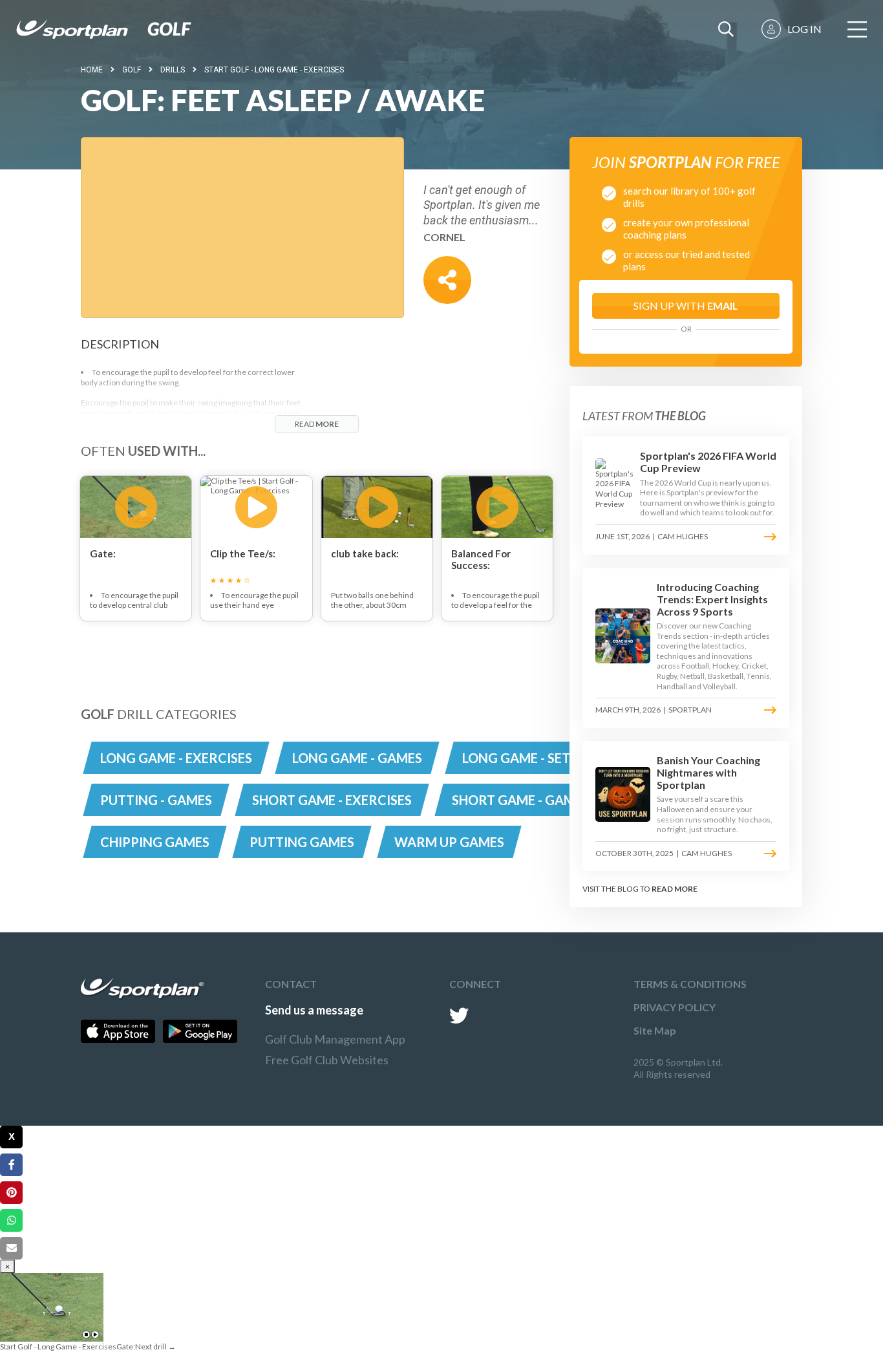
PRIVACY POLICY (674, 1007)
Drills (172, 69)
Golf (131, 69)
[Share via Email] (11, 1248)
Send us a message (314, 1010)
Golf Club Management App (335, 1039)
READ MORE (674, 889)
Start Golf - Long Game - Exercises (274, 69)
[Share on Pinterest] (11, 1192)
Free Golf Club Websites (326, 1060)
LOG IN (804, 29)
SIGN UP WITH (685, 305)
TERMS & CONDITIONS (690, 984)
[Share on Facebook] (11, 1164)
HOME (92, 69)
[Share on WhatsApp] (11, 1220)
